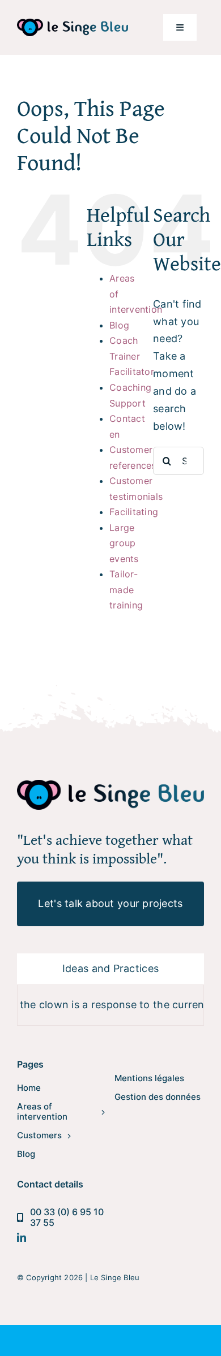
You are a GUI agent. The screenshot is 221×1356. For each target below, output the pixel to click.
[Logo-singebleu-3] (72, 23)
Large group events (124, 543)
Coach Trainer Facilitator (131, 356)
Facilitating (133, 511)
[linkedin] (21, 1237)
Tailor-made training (126, 589)
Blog (119, 325)
